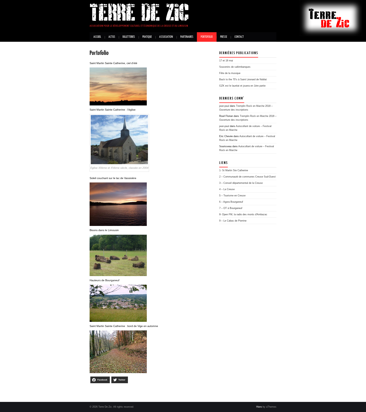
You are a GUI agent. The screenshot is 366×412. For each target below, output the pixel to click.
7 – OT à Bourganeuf (230, 208)
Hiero (259, 407)
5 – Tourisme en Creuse (232, 195)
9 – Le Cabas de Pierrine (232, 220)
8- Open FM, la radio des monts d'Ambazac (243, 214)
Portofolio (207, 36)
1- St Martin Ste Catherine (233, 170)
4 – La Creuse (227, 189)
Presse (223, 36)
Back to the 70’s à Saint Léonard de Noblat (243, 79)
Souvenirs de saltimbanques (234, 67)
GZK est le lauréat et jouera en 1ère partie (242, 85)
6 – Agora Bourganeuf (231, 202)
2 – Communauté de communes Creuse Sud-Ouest (247, 176)
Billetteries (129, 36)
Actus (111, 36)
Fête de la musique (229, 73)
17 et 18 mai (226, 60)
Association (166, 36)
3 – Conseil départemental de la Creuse (241, 183)
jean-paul (224, 106)
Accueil (97, 36)
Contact (239, 36)
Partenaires (186, 36)
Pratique (147, 36)
